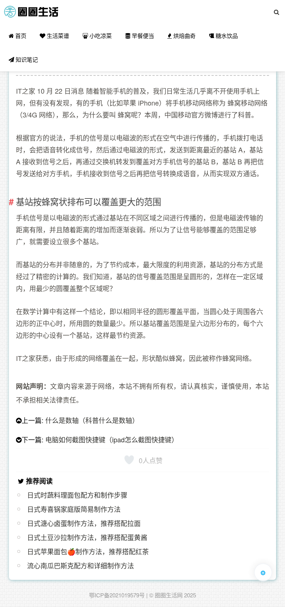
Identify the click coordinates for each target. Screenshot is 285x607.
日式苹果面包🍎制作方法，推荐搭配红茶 (88, 551)
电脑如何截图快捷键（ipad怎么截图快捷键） (111, 439)
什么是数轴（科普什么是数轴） (92, 420)
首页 (20, 35)
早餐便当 (142, 35)
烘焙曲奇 (184, 35)
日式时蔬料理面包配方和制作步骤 (77, 495)
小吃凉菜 (100, 35)
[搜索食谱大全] (276, 12)
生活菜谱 (57, 35)
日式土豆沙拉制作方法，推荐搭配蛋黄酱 (87, 537)
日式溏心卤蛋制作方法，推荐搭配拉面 (84, 523)
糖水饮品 (226, 35)
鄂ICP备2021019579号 (117, 595)
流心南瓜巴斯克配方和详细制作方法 (80, 565)
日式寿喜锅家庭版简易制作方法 (74, 509)
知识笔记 (26, 59)
